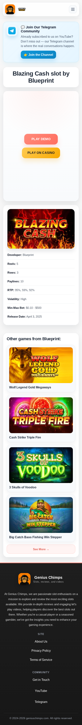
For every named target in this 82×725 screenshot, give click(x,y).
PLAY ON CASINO (41, 152)
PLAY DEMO (41, 139)
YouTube (41, 690)
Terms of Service (41, 659)
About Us (41, 641)
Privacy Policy (41, 650)
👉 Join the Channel (38, 54)
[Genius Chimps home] (16, 9)
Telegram (41, 701)
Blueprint (28, 254)
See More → (41, 549)
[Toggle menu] (73, 9)
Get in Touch (41, 679)
